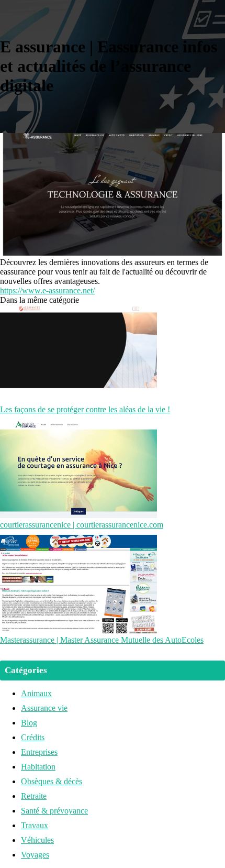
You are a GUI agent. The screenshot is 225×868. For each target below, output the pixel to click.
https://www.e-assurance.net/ (47, 290)
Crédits (32, 737)
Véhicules (37, 840)
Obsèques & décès (51, 781)
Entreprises (39, 752)
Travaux (34, 825)
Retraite (34, 796)
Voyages (35, 854)
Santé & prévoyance (54, 810)
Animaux (36, 693)
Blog (29, 722)
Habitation (38, 766)
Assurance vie (44, 708)
